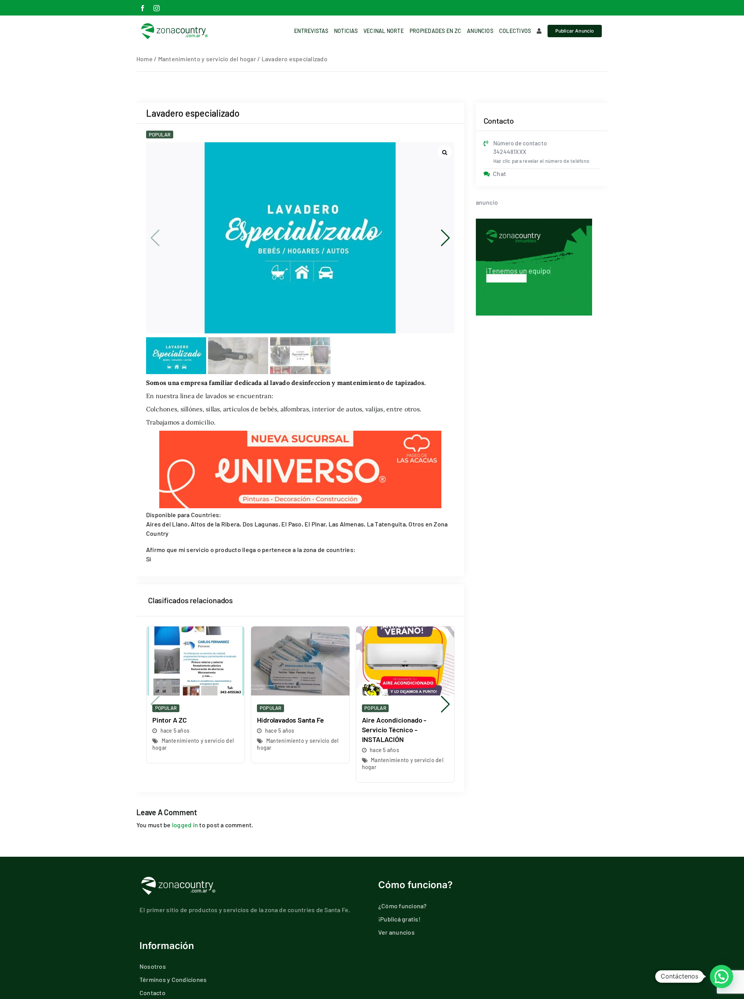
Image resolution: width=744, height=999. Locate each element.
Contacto (152, 992)
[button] (445, 238)
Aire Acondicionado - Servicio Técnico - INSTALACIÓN (394, 730)
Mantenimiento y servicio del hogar (207, 58)
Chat (499, 173)
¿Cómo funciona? (402, 905)
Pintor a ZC (169, 720)
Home (144, 58)
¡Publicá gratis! (399, 919)
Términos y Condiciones (173, 979)
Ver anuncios (396, 932)
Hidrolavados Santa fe (290, 720)
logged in (185, 824)
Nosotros (153, 966)
